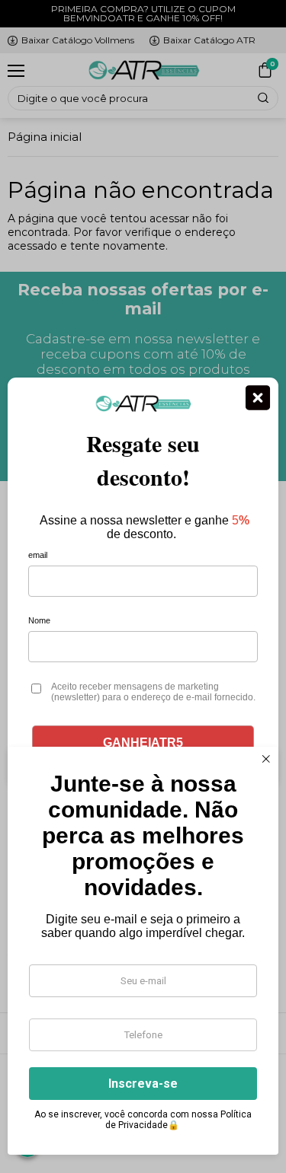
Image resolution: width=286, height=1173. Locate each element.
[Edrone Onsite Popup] (143, 586)
